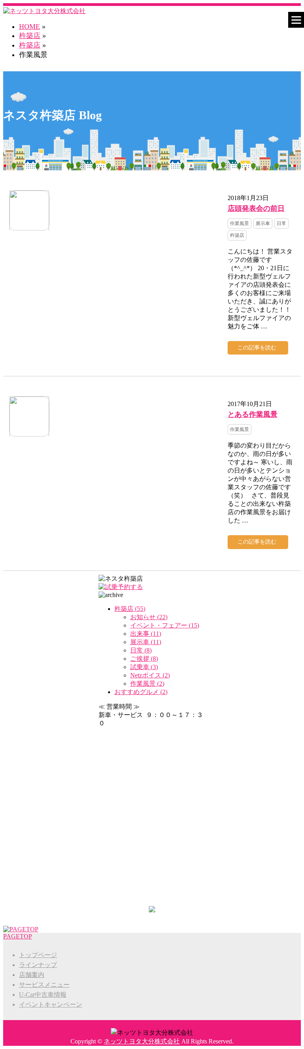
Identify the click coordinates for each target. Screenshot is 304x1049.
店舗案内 (31, 974)
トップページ (38, 955)
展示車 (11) (145, 642)
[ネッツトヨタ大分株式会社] (44, 11)
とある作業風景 (252, 414)
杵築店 (29, 45)
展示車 (263, 223)
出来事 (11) (145, 633)
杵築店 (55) (129, 608)
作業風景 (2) (147, 683)
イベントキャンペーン (50, 1004)
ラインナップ (38, 964)
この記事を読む (257, 348)
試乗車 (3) (144, 667)
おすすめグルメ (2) (140, 692)
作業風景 (239, 223)
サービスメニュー (44, 984)
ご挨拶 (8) (144, 658)
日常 (281, 223)
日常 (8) (141, 650)
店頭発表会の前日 (256, 208)
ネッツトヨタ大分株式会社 (142, 1041)
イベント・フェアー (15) (164, 625)
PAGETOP (17, 936)
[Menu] (296, 20)
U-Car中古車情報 (42, 994)
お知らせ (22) (148, 617)
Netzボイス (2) (150, 675)
